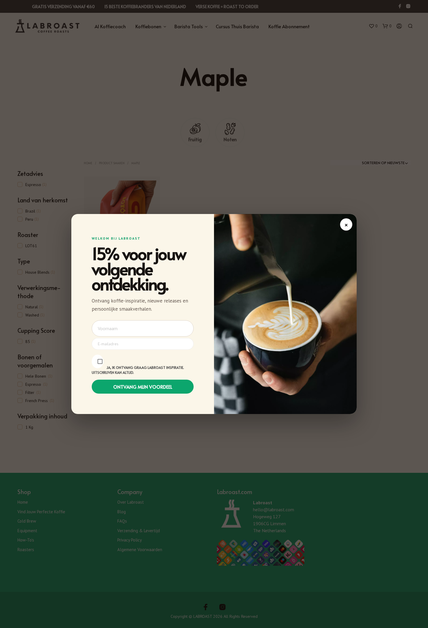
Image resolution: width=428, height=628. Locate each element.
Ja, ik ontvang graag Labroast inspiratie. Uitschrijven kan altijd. (138, 370)
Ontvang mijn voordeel (142, 386)
